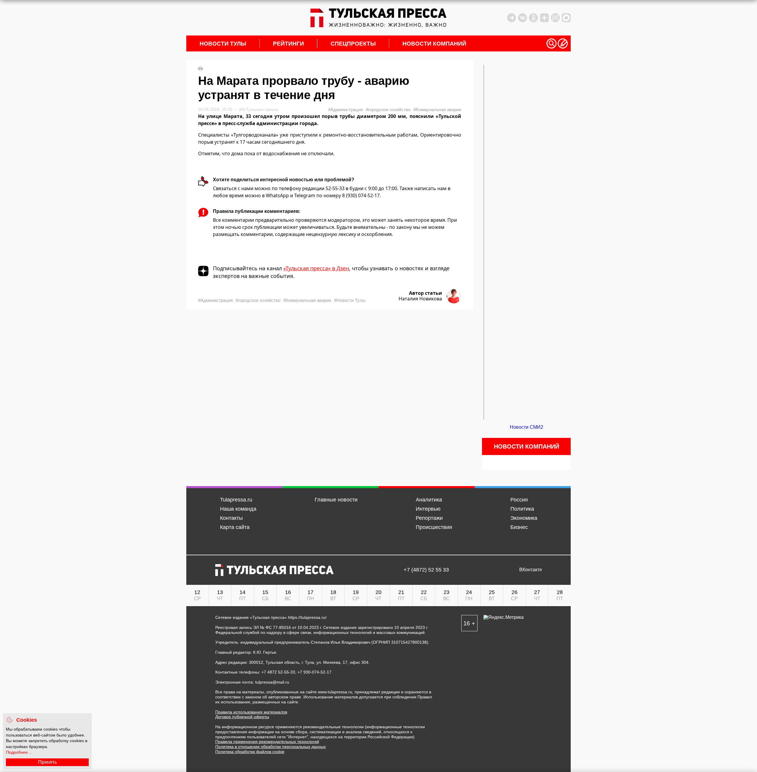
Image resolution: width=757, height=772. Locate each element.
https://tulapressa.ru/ (307, 617)
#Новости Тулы (349, 300)
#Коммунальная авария (437, 109)
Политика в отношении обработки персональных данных (270, 746)
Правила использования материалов (251, 712)
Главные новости (336, 500)
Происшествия (434, 527)
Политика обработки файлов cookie (249, 751)
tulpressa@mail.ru (272, 682)
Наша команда (238, 509)
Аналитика (429, 500)
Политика (522, 509)
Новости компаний (434, 43)
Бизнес (519, 527)
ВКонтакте (530, 569)
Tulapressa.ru (236, 500)
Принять (47, 762)
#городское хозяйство (388, 109)
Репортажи (429, 518)
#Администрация (345, 109)
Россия (519, 500)
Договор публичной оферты (242, 716)
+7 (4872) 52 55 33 (426, 570)
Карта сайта (235, 527)
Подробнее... (18, 752)
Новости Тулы (223, 43)
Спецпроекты (353, 43)
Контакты (231, 518)
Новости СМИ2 (526, 427)
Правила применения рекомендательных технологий (267, 741)
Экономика (523, 518)
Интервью (428, 509)
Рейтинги (288, 43)
